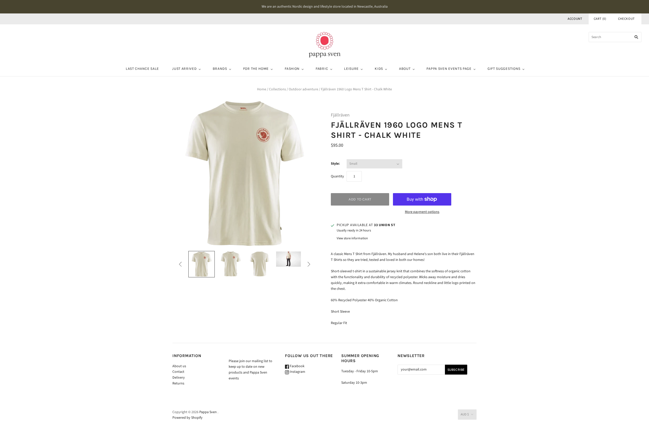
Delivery (178, 377)
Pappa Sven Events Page (448, 68)
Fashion (292, 68)
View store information (352, 238)
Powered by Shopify (187, 417)
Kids (379, 68)
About (405, 68)
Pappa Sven (208, 412)
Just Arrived (184, 68)
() (600, 18)
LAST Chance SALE (142, 68)
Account (575, 18)
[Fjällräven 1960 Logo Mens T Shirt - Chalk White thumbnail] (201, 264)
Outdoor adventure (303, 89)
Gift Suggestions (504, 68)
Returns (178, 383)
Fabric (322, 68)
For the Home (256, 68)
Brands (220, 68)
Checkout (626, 18)
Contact (178, 371)
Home (261, 89)
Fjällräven (340, 115)
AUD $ (465, 414)
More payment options (422, 211)
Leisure (351, 68)
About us (179, 366)
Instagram (297, 371)
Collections (277, 89)
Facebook (296, 366)
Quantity (337, 176)
